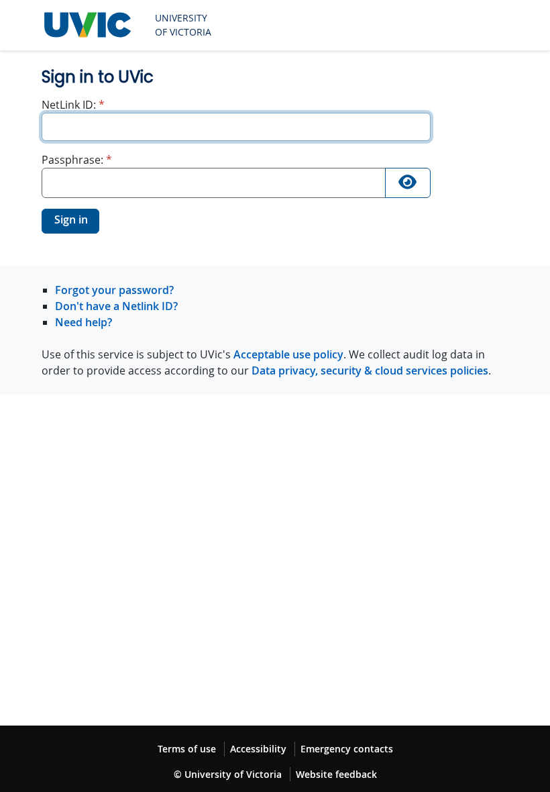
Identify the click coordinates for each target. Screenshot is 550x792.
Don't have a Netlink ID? (116, 306)
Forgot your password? (114, 290)
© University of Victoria (228, 774)
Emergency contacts (346, 748)
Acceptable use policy (288, 354)
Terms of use (187, 748)
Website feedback (336, 774)
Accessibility (258, 748)
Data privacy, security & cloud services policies (370, 370)
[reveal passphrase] (408, 183)
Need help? (83, 322)
